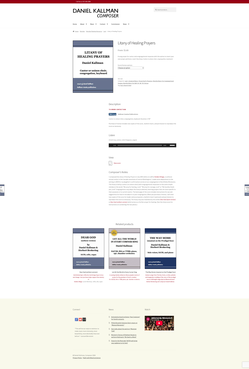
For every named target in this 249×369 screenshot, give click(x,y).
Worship (82, 31)
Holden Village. (78, 281)
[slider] (172, 145)
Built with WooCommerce (91, 358)
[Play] (111, 145)
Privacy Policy (77, 358)
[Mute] (168, 145)
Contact (102, 24)
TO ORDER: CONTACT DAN (117, 109)
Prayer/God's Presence (145, 81)
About (82, 24)
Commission (115, 24)
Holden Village (159, 177)
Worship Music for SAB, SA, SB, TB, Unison (135, 83)
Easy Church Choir (125, 85)
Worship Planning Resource (94, 31)
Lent (104, 31)
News (125, 24)
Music (92, 24)
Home (75, 24)
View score (117, 163)
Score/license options (125, 65)
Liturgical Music (133, 81)
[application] (142, 145)
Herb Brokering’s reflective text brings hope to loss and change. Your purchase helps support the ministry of (88, 277)
